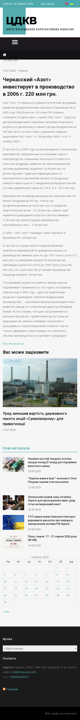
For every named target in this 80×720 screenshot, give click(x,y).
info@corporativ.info (24, 672)
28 (47, 595)
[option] (40, 395)
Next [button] (74, 399)
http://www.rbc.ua (13, 343)
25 (16, 595)
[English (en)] (66, 3)
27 (36, 595)
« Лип (6, 611)
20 (36, 588)
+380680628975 (19, 677)
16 (68, 581)
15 (58, 581)
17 (5, 588)
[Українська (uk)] (71, 3)
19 (26, 588)
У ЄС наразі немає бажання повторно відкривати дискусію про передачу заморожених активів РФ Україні (51, 520)
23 (68, 588)
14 (47, 581)
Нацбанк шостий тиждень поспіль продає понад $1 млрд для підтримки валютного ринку (52, 462)
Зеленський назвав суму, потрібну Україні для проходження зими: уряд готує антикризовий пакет (51, 500)
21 (47, 588)
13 (36, 581)
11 (16, 581)
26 (26, 595)
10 (5, 581)
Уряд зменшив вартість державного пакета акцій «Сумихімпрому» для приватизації (35, 418)
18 (16, 588)
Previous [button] (5, 399)
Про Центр (47, 4)
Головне (12, 689)
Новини (23, 70)
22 (58, 588)
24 (5, 595)
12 (26, 581)
